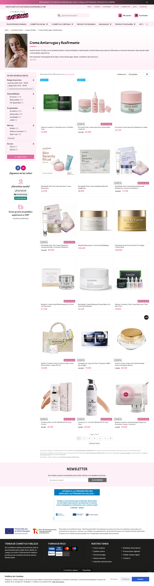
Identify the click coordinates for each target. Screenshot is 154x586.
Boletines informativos (132, 548)
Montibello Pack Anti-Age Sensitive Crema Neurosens (56, 187)
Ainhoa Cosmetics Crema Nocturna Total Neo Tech (57, 128)
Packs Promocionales (16, 24)
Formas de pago (99, 555)
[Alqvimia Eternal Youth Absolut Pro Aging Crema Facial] (131, 220)
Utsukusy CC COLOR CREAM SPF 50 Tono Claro (93, 423)
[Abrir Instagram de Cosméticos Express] (23, 168)
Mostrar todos (69, 74)
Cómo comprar (99, 548)
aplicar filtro (22, 157)
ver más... (33, 59)
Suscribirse (97, 480)
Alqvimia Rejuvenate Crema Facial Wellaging (93, 245)
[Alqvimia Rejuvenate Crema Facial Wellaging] (94, 220)
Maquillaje (104, 24)
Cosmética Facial (37, 24)
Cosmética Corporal (61, 24)
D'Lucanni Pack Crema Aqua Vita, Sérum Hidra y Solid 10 (94, 128)
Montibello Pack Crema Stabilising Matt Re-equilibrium (93, 187)
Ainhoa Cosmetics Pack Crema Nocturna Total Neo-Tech (131, 305)
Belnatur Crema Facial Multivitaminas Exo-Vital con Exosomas (57, 305)
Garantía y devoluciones (102, 561)
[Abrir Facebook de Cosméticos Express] (18, 168)
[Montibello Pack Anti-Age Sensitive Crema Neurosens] (57, 161)
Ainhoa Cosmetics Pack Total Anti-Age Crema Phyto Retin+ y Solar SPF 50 (57, 364)
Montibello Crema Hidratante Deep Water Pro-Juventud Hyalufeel (94, 305)
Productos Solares (124, 24)
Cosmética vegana (71, 570)
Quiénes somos (99, 551)
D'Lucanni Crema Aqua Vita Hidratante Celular (131, 127)
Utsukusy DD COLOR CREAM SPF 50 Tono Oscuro (56, 423)
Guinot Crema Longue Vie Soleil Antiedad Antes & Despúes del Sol (129, 364)
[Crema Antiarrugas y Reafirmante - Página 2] (105, 438)
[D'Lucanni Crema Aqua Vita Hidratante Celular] (131, 102)
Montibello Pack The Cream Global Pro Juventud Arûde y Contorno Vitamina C (55, 246)
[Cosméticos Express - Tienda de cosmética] (17, 15)
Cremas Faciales (125, 453)
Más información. (58, 582)
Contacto (126, 558)
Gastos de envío (99, 558)
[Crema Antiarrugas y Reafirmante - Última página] (110, 438)
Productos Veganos (86, 24)
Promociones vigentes (131, 551)
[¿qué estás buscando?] (73, 15)
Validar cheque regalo (131, 555)
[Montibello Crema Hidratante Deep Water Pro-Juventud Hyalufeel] (94, 279)
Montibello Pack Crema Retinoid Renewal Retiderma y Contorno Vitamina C (129, 187)
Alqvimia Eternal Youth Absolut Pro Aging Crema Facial (129, 246)
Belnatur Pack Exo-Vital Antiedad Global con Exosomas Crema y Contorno (130, 423)
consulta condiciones (21, 218)
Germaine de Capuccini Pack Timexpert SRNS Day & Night (94, 364)
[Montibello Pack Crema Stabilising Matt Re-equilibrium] (94, 161)
